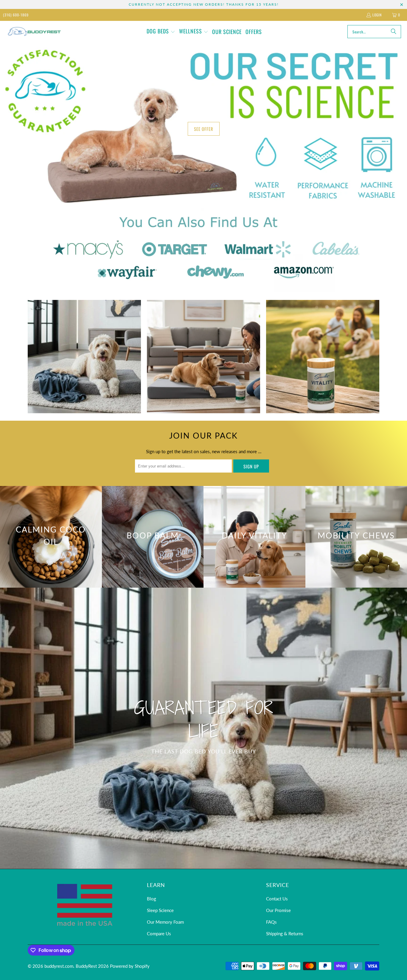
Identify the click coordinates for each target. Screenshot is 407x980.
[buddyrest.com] (33, 31)
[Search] (393, 31)
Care (322, 356)
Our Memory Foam (165, 922)
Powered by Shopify (130, 966)
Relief (203, 356)
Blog (151, 898)
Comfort (84, 356)
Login (377, 14)
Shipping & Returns (284, 933)
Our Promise (278, 910)
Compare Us (159, 933)
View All (84, 374)
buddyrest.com (58, 966)
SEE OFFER (203, 129)
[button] (161, 31)
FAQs (271, 922)
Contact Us (277, 898)
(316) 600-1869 (16, 14)
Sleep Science (160, 910)
